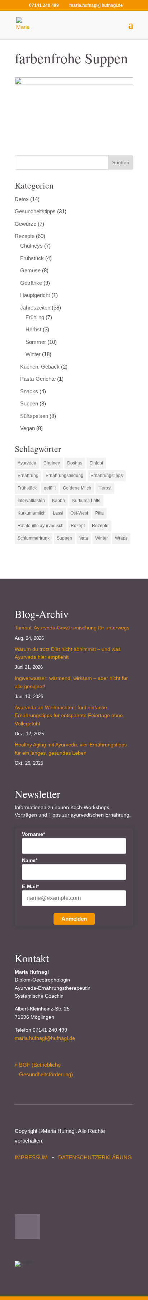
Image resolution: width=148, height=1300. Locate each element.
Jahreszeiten (35, 308)
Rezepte (24, 236)
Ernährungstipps (107, 475)
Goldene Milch (77, 488)
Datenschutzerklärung (95, 1157)
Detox (22, 199)
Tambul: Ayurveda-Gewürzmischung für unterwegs (72, 627)
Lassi (58, 513)
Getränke (31, 283)
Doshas (74, 463)
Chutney (51, 463)
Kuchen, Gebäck (40, 367)
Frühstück (32, 258)
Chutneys (31, 246)
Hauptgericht (35, 295)
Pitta (99, 513)
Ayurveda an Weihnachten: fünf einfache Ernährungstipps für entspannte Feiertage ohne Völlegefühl (69, 715)
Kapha (58, 500)
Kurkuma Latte (86, 500)
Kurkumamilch (32, 513)
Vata (83, 538)
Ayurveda (27, 463)
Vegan (27, 428)
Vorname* (33, 834)
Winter (33, 354)
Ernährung (28, 475)
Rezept (78, 525)
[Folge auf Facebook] (27, 1226)
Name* (29, 860)
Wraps (121, 538)
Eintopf (96, 463)
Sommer (36, 342)
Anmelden (74, 919)
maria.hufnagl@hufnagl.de (45, 1038)
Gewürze (25, 224)
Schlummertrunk (34, 538)
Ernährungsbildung (64, 475)
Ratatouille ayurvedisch (41, 525)
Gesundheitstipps (35, 211)
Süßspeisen (34, 416)
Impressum (31, 1157)
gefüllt (50, 488)
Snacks (29, 391)
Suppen (29, 403)
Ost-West (79, 513)
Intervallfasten (31, 500)
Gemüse (30, 270)
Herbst (33, 329)
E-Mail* (30, 886)
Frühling (35, 317)
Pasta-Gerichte (38, 379)
